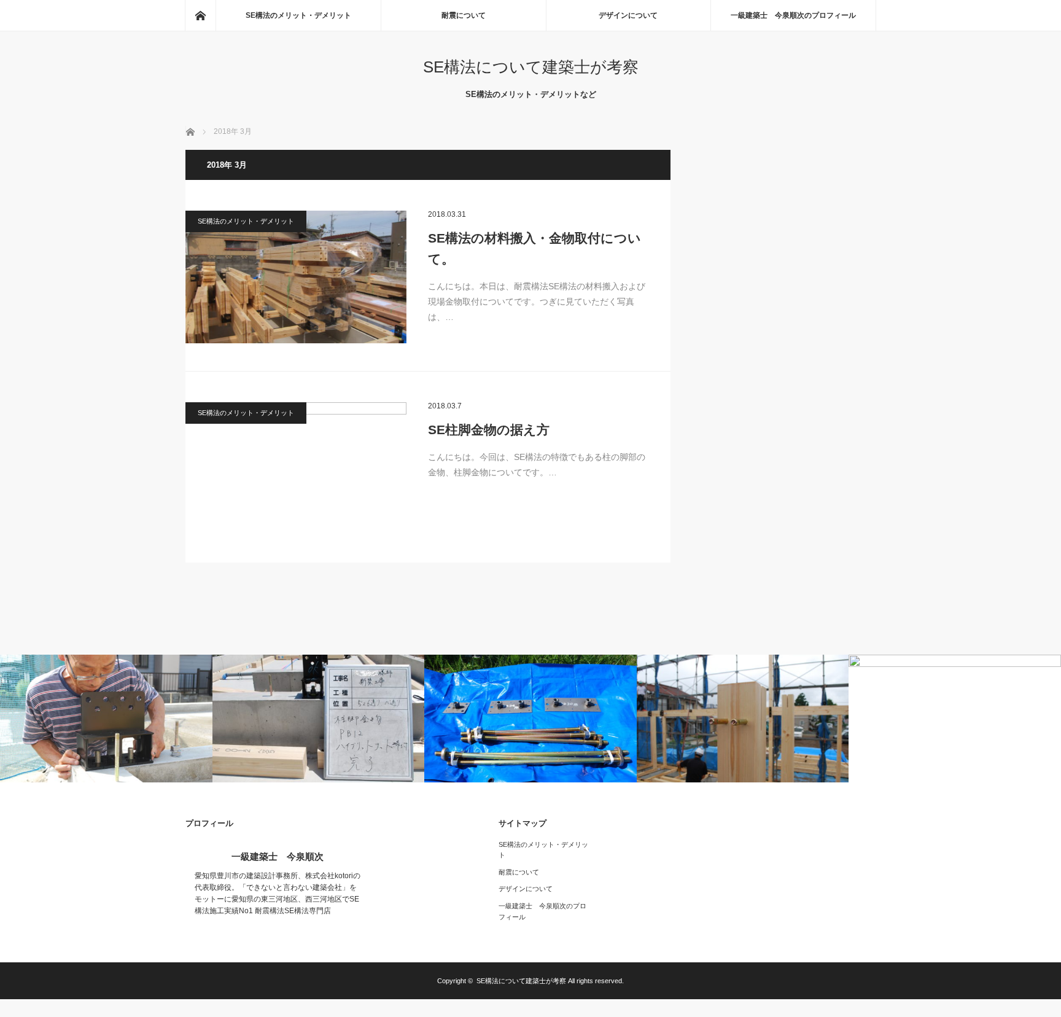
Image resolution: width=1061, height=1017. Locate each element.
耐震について (463, 15)
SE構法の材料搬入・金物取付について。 (534, 248)
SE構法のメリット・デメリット (298, 15)
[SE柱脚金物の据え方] (295, 468)
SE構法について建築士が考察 (531, 67)
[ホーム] (200, 15)
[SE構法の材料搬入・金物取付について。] (295, 277)
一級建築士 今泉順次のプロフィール (793, 15)
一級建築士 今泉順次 (277, 856)
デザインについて (628, 15)
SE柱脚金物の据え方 (489, 430)
